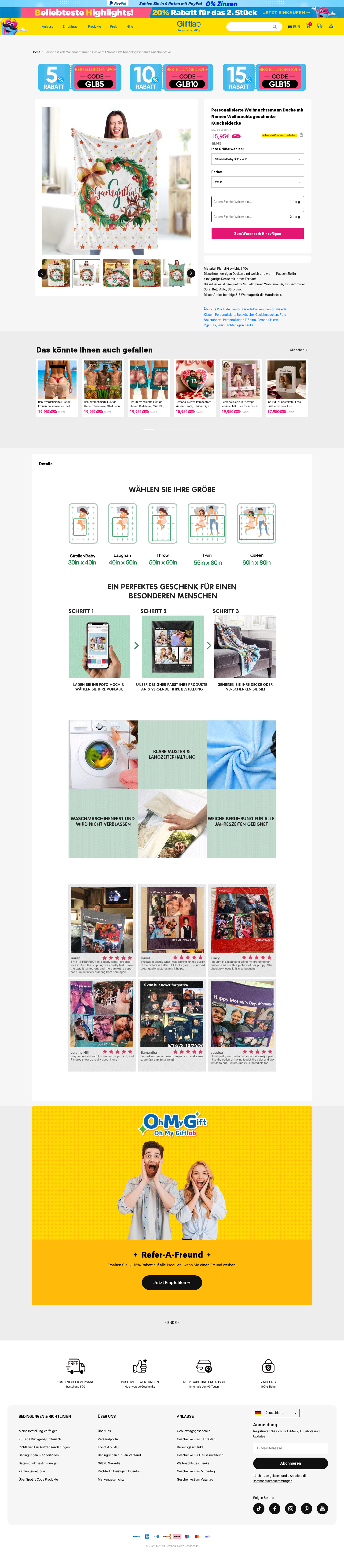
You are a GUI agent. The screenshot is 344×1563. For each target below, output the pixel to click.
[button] (42, 273)
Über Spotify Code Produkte (38, 1479)
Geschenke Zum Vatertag (195, 1479)
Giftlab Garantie (109, 1463)
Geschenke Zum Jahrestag (196, 1439)
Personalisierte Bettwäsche (234, 314)
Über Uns (107, 1416)
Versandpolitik (108, 1439)
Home (36, 52)
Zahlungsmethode (32, 1471)
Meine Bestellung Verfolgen (38, 1431)
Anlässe (185, 1416)
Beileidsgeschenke (190, 1447)
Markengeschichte (111, 1479)
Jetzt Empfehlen (169, 1282)
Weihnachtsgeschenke (193, 1463)
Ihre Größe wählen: (227, 149)
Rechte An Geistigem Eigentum (120, 1471)
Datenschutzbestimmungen (38, 1463)
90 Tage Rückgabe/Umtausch (40, 1439)
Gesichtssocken (266, 314)
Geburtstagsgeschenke (193, 1431)
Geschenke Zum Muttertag (196, 1471)
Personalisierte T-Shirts (239, 320)
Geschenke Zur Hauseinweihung (200, 1455)
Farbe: (216, 172)
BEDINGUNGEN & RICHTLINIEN (45, 1416)
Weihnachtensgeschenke (235, 325)
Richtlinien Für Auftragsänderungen (44, 1447)
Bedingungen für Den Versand (119, 1455)
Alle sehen (297, 350)
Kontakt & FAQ (108, 1447)
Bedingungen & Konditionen (39, 1455)
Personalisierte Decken (247, 309)
